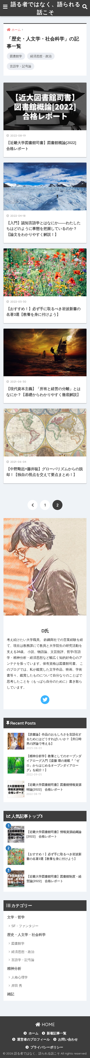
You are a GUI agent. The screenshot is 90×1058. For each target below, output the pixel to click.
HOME (47, 1024)
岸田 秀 (16, 985)
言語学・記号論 (20, 66)
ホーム (33, 1033)
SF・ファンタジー (24, 926)
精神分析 (14, 968)
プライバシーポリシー (46, 1047)
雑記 (10, 994)
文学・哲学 (16, 917)
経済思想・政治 (41, 56)
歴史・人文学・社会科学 (26, 935)
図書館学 (16, 56)
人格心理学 (19, 977)
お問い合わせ (68, 1039)
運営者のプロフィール (33, 1039)
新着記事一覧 (56, 1033)
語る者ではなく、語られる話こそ (46, 8)
